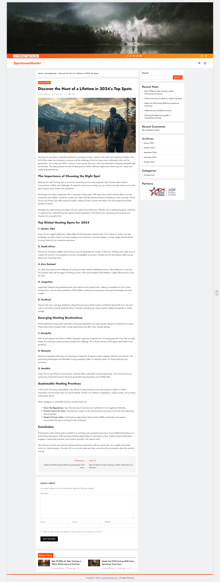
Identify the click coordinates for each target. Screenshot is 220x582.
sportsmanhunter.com (110, 577)
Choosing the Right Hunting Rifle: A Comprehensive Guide (157, 116)
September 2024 (150, 152)
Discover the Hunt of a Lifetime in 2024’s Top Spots (163, 98)
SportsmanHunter (27, 63)
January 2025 (149, 143)
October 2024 (149, 147)
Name (43, 522)
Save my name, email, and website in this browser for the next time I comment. (72, 531)
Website (107, 522)
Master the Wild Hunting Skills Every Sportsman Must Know (118, 563)
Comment (44, 493)
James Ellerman (45, 94)
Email (75, 522)
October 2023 (149, 162)
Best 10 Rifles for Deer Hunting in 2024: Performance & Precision (66, 563)
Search (145, 72)
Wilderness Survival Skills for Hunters (157, 110)
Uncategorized (44, 83)
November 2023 (150, 157)
